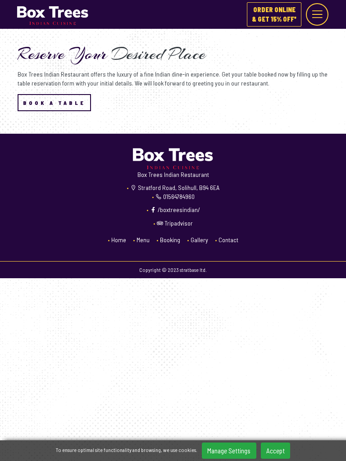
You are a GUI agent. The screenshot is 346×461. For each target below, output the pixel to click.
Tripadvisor (178, 223)
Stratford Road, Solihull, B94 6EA (178, 187)
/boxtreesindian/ (178, 209)
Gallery (199, 240)
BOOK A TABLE (54, 102)
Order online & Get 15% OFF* (274, 14)
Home (118, 240)
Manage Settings (228, 451)
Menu (143, 240)
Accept (275, 451)
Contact (228, 240)
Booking (170, 240)
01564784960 (178, 196)
